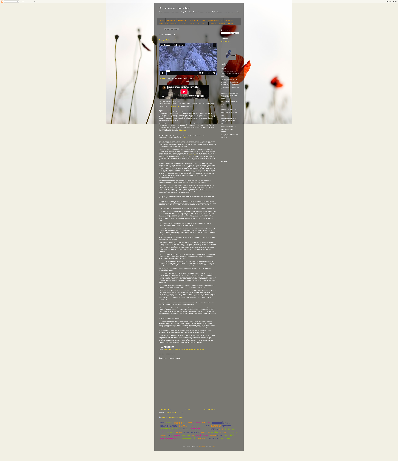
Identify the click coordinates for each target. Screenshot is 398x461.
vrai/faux (222, 438)
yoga (228, 438)
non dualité (230, 429)
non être (178, 432)
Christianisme (194, 20)
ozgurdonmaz (201, 446)
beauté (178, 422)
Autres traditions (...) (215, 20)
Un (194, 438)
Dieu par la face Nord (167, 40)
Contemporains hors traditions (168, 24)
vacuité (201, 438)
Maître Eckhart (193, 155)
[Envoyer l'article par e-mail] (161, 347)
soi (231, 435)
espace (190, 426)
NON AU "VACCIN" (226, 24)
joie (203, 429)
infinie (177, 429)
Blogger (213, 446)
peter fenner (222, 432)
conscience (221, 423)
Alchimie (184, 24)
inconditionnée (169, 425)
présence (185, 435)
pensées (214, 432)
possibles (177, 435)
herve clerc (177, 349)
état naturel (201, 426)
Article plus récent (165, 409)
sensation (212, 435)
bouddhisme (197, 423)
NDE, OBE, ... (202, 24)
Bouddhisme (182, 20)
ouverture (186, 432)
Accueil (161, 20)
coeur (209, 423)
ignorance (226, 426)
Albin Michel (182, 130)
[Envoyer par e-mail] (165, 347)
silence (220, 435)
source (176, 438)
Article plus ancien (210, 409)
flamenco (216, 425)
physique (163, 435)
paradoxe (195, 432)
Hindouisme (171, 20)
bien (190, 423)
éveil (208, 426)
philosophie (232, 432)
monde (161, 432)
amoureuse (169, 423)
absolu (162, 423)
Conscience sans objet (174, 8)
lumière (221, 429)
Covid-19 (213, 24)
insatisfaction (184, 429)
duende (183, 425)
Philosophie (229, 20)
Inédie (192, 24)
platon (170, 435)
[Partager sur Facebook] (171, 347)
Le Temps (184, 137)
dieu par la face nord (169, 349)
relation (205, 435)
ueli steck (202, 349)
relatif (198, 435)
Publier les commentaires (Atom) (174, 412)
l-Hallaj (181, 156)
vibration (210, 438)
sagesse (166, 438)
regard (192, 435)
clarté (204, 423)
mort (165, 432)
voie (216, 438)
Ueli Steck (162, 78)
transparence (185, 438)
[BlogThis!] (167, 347)
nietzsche (196, 349)
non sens (170, 432)
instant (195, 429)
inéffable (167, 429)
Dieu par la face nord (173, 106)
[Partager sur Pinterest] (173, 347)
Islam (203, 20)
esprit (195, 425)
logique (214, 429)
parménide (205, 432)
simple (226, 435)
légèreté (207, 429)
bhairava (185, 422)
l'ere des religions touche (187, 349)
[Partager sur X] (169, 347)
